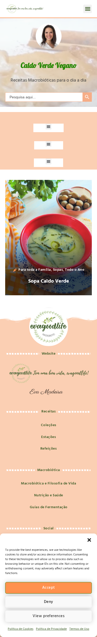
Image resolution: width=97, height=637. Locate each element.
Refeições (48, 449)
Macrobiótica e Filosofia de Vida (48, 484)
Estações (48, 437)
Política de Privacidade (51, 629)
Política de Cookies (20, 629)
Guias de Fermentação (49, 507)
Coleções (48, 425)
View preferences (48, 616)
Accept (48, 588)
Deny (48, 602)
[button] (89, 540)
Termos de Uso (79, 629)
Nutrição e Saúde (48, 495)
